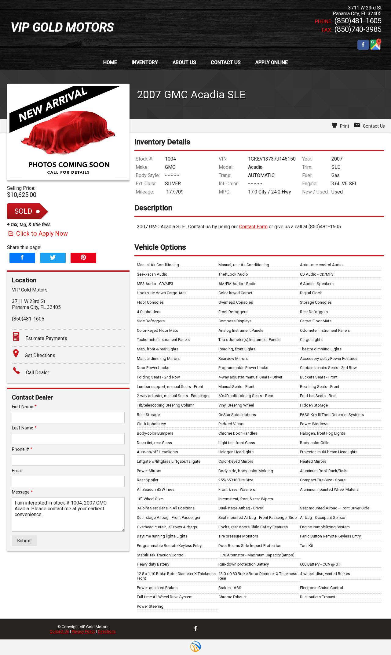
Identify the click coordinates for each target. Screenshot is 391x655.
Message (22, 492)
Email (17, 470)
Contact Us (59, 631)
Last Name (24, 428)
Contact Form (253, 227)
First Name (24, 406)
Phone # (22, 449)
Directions (107, 631)
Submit (24, 541)
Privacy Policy (83, 631)
